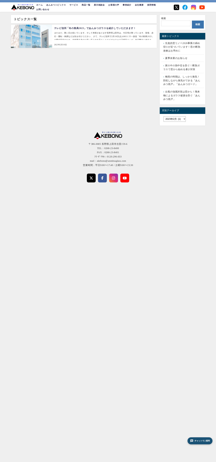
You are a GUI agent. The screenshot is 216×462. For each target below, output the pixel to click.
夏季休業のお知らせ (176, 58)
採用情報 (151, 5)
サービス (74, 5)
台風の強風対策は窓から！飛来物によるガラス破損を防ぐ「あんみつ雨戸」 (181, 95)
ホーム (39, 5)
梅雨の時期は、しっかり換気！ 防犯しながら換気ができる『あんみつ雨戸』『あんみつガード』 (181, 80)
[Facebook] (185, 7)
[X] (176, 7)
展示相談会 (99, 5)
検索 (163, 18)
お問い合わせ (42, 9)
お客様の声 (113, 5)
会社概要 (139, 5)
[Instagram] (193, 7)
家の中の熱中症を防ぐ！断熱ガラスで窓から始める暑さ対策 (181, 67)
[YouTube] (202, 7)
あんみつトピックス (56, 5)
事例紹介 (127, 5)
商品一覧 (86, 5)
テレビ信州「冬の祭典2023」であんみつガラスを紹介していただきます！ (95, 28)
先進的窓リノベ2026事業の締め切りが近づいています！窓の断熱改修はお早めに (181, 47)
